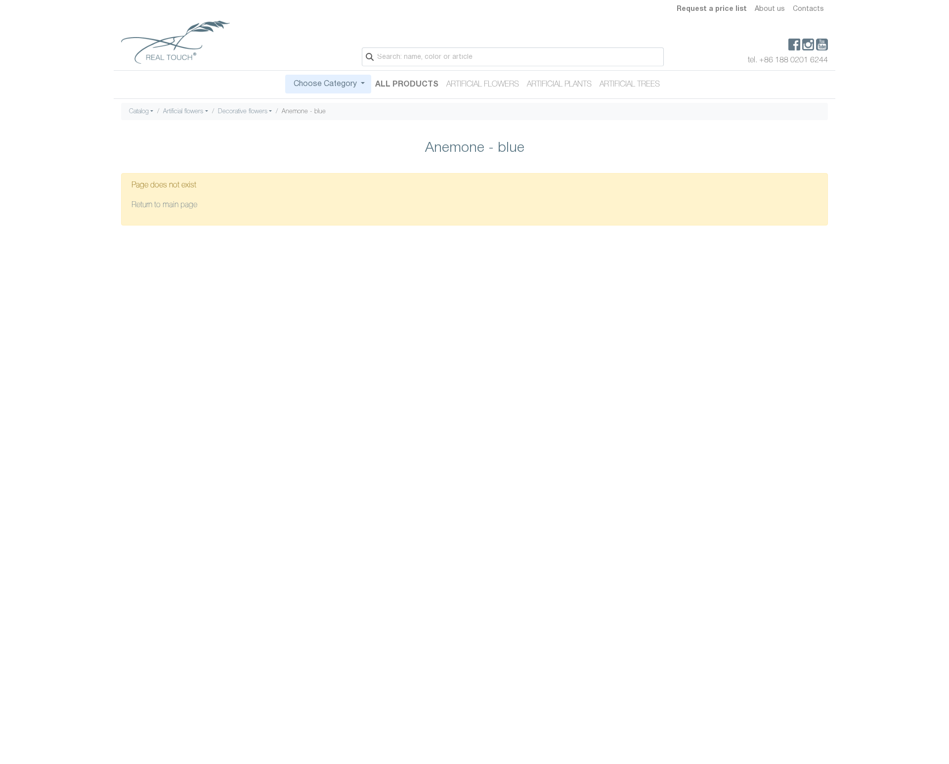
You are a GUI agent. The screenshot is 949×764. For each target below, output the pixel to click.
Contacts (808, 9)
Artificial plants (559, 84)
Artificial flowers (482, 84)
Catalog (139, 111)
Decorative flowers (242, 111)
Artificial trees (630, 84)
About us (770, 9)
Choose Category (325, 84)
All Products (406, 84)
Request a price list (712, 9)
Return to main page (164, 205)
